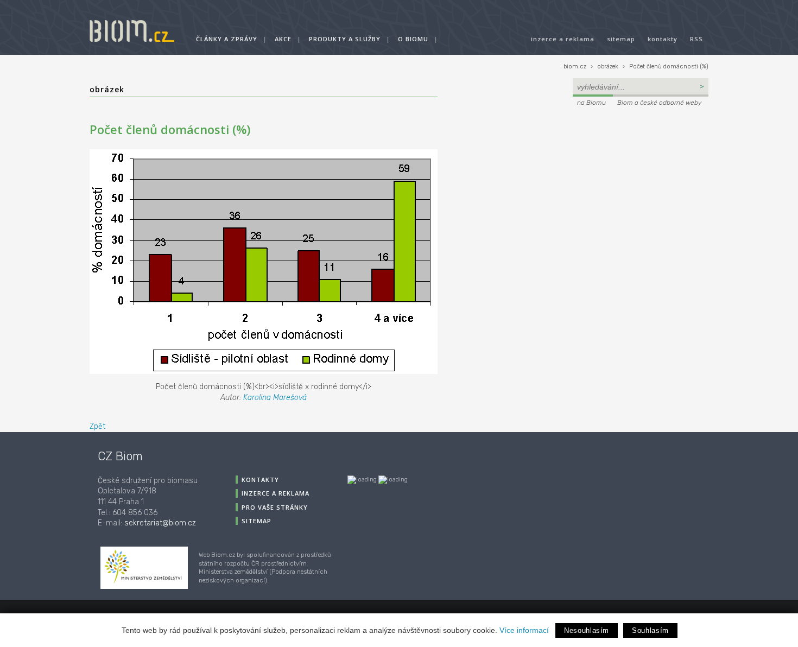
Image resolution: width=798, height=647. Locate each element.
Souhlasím (650, 630)
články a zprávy (226, 39)
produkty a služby (345, 39)
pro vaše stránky (275, 507)
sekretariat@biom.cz (160, 523)
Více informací (524, 630)
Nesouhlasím (586, 630)
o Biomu (413, 39)
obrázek (607, 66)
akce (283, 39)
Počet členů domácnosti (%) (668, 66)
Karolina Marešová (275, 397)
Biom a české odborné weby (659, 102)
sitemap (621, 39)
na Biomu (591, 102)
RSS (696, 39)
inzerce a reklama (562, 39)
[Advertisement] (640, 182)
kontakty (662, 39)
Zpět (97, 426)
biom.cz (574, 66)
